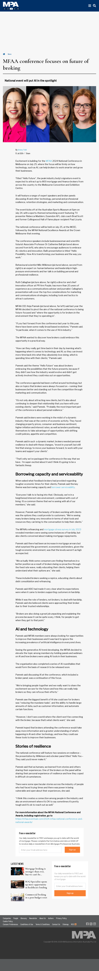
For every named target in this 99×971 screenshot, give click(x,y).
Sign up (72, 850)
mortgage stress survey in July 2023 (62, 529)
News (9, 54)
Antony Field (22, 149)
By (21, 149)
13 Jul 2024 (19, 153)
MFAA (49, 161)
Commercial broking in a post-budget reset (36, 896)
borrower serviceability (63, 487)
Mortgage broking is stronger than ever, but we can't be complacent (35, 871)
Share (28, 153)
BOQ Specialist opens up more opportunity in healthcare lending (36, 884)
